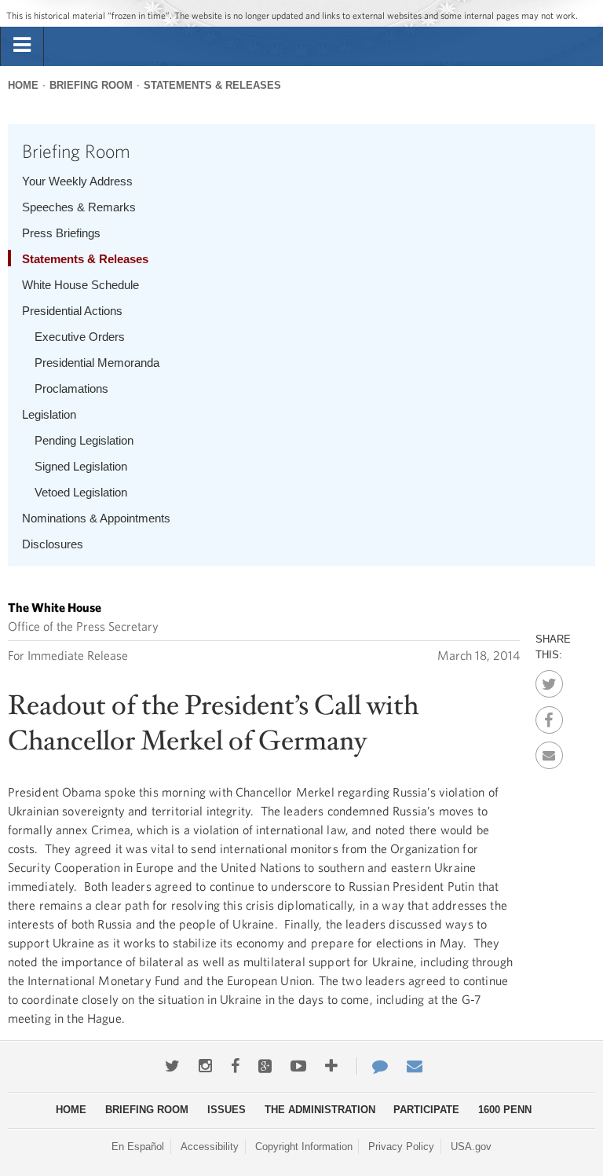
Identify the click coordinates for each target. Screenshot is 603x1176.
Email (549, 751)
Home (23, 85)
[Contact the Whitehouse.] (372, 1066)
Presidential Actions (72, 310)
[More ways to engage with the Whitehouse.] (331, 1066)
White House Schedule (80, 284)
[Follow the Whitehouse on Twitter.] (172, 1066)
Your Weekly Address (77, 181)
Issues (226, 1110)
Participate (426, 1110)
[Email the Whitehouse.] (414, 1066)
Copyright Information (304, 1146)
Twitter (549, 679)
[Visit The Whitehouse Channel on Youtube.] (298, 1066)
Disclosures (52, 544)
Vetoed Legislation (81, 492)
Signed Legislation (81, 466)
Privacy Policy (401, 1146)
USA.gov (471, 1146)
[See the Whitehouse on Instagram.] (205, 1066)
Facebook (549, 716)
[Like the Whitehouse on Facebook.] (235, 1066)
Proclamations (71, 388)
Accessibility (210, 1146)
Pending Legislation (84, 440)
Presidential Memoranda (97, 362)
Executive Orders (80, 336)
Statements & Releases (212, 85)
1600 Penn (505, 1110)
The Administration (320, 1110)
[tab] (22, 45)
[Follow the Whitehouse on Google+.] (265, 1066)
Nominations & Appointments (96, 518)
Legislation (49, 414)
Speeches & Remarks (79, 207)
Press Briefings (61, 233)
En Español (137, 1146)
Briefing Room (91, 85)
